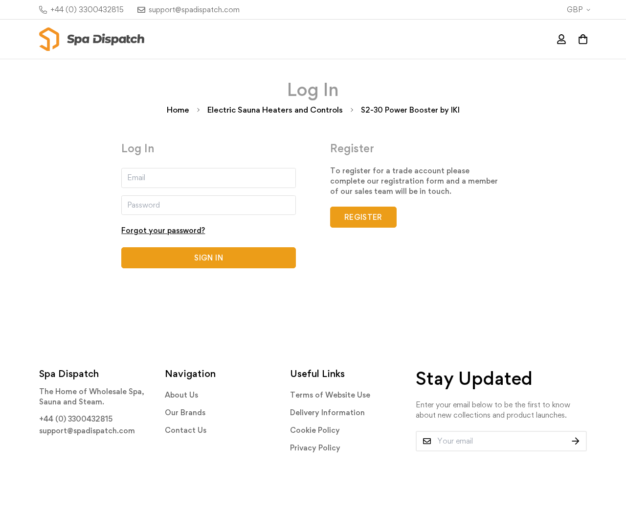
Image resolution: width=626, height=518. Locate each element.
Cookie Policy (315, 430)
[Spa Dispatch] (91, 39)
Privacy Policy (315, 447)
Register (363, 217)
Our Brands (185, 412)
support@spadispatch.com (87, 430)
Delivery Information (327, 412)
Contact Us (185, 430)
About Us (181, 395)
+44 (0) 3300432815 (75, 419)
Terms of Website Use (330, 395)
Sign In (208, 257)
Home (178, 110)
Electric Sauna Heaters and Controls (275, 110)
